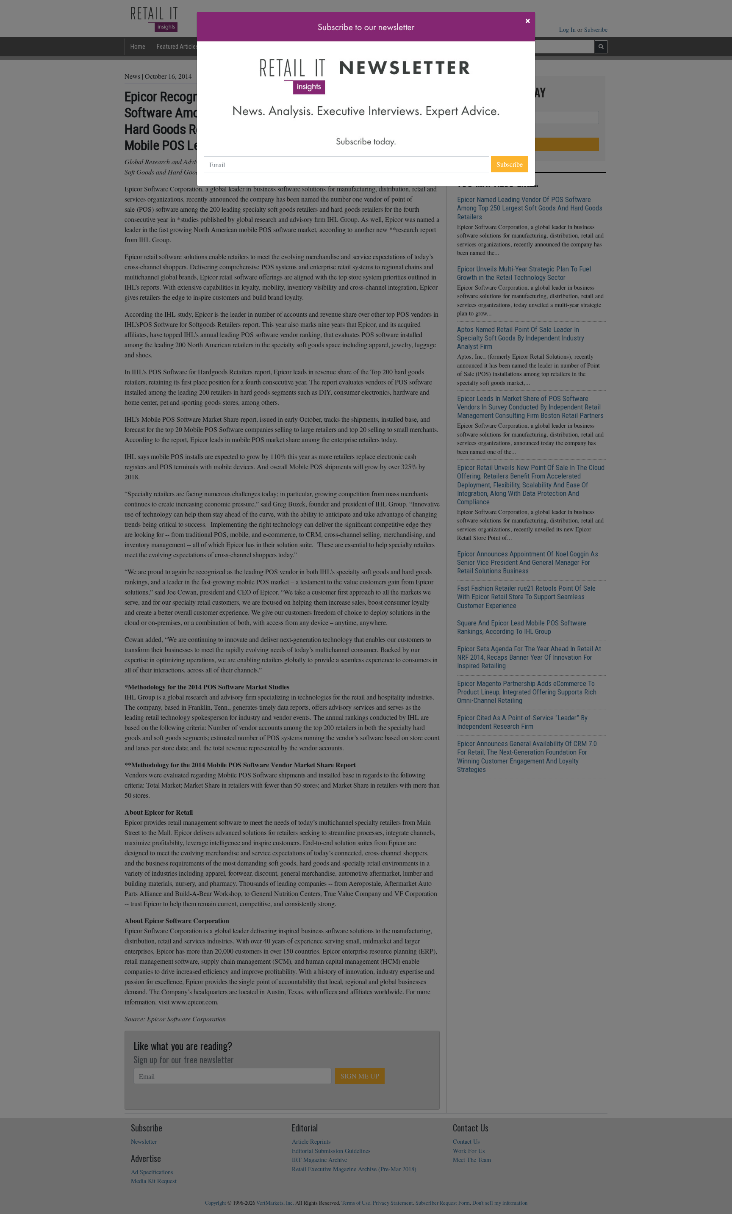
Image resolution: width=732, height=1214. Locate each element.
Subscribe (509, 164)
